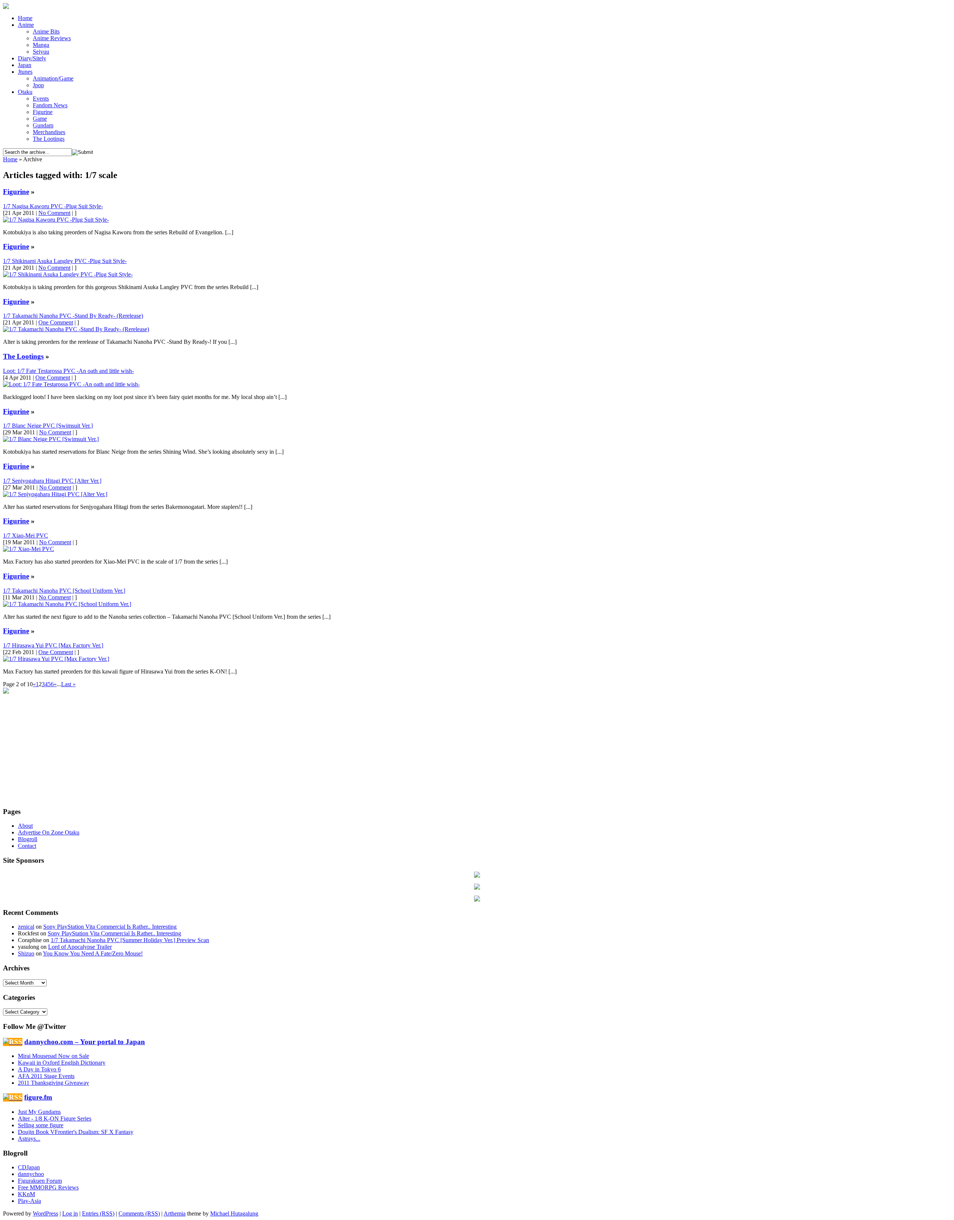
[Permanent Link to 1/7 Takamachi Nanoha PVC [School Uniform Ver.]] (67, 604)
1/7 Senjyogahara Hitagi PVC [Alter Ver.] (52, 481)
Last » (68, 684)
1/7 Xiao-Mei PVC (25, 535)
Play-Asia (29, 1201)
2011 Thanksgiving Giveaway (53, 1083)
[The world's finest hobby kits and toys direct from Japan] (477, 875)
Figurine (43, 112)
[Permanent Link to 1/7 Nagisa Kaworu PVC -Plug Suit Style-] (56, 219)
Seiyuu (41, 51)
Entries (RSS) (98, 1213)
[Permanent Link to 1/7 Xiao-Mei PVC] (28, 549)
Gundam (43, 125)
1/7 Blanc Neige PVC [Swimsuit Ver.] (48, 425)
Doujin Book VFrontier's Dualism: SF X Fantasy (75, 1132)
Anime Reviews (52, 38)
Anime (26, 25)
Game (40, 118)
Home (25, 18)
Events (41, 98)
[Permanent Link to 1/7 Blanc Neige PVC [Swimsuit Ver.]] (51, 439)
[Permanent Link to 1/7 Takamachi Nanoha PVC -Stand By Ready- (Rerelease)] (76, 329)
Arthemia (175, 1213)
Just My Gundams (39, 1112)
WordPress (45, 1213)
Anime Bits (46, 31)
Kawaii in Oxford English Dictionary (61, 1062)
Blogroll (27, 839)
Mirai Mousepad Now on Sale (53, 1056)
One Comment (55, 322)
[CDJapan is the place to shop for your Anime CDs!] (477, 887)
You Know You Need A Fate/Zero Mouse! (93, 953)
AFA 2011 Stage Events (46, 1076)
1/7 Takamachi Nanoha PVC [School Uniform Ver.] (64, 590)
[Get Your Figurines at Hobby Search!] (477, 899)
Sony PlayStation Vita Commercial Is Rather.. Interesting (110, 926)
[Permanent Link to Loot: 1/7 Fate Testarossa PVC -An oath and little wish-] (71, 384)
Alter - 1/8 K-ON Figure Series (54, 1118)
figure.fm (38, 1097)
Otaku (25, 92)
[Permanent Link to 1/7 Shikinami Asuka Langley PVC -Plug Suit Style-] (68, 274)
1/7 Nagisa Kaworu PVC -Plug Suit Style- (53, 206)
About (25, 826)
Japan (24, 65)
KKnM (26, 1194)
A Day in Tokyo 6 (39, 1069)
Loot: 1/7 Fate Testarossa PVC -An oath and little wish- (68, 371)
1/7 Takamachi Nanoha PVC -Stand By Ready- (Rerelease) (73, 316)
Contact (27, 846)
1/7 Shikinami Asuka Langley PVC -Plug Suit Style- (65, 261)
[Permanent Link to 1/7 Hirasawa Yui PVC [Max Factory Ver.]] (56, 659)
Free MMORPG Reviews (48, 1187)
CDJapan (29, 1167)
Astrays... (29, 1138)
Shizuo (26, 953)
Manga (41, 45)
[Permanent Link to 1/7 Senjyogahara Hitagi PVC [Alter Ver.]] (55, 494)
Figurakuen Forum (40, 1181)
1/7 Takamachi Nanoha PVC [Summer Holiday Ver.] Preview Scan (130, 940)
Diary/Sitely (32, 58)
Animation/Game (53, 78)
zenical (26, 926)
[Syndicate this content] (12, 1042)
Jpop (38, 85)
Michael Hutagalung (234, 1213)
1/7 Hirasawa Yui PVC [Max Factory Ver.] (53, 645)
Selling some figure (40, 1125)
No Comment (54, 213)
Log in (70, 1213)
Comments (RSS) (139, 1213)
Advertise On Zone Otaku (48, 832)
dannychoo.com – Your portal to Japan (84, 1042)
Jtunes (25, 72)
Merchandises (49, 132)
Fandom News (50, 105)
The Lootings (48, 139)
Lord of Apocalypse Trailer (80, 947)
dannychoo (31, 1174)
